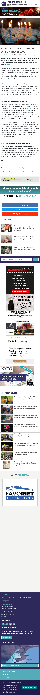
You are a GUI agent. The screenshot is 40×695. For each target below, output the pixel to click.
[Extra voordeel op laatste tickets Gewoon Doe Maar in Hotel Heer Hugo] (7, 428)
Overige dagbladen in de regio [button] (11, 665)
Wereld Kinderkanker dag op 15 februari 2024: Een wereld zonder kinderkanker (24, 228)
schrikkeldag (20, 168)
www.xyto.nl (8, 616)
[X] (7, 624)
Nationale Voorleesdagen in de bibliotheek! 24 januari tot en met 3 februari (25, 249)
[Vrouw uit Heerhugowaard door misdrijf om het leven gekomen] (7, 437)
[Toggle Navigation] (36, 3)
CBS (37, 55)
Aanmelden (7, 637)
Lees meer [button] (11, 692)
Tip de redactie (21, 214)
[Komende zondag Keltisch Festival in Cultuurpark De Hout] (7, 455)
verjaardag (12, 168)
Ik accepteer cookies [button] (29, 687)
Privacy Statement (7, 678)
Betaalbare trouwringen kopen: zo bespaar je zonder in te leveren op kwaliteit (25, 464)
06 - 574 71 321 (27, 195)
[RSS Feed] (14, 624)
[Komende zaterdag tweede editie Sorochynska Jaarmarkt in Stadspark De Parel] (7, 400)
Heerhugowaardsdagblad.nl (16, 2)
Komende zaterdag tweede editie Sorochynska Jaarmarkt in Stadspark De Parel (25, 399)
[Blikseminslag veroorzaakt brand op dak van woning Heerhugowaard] (7, 409)
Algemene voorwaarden (8, 671)
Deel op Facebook (21, 205)
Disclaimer (5, 674)
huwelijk (29, 108)
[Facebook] (3, 624)
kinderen (5, 168)
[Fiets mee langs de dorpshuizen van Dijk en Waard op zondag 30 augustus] (7, 418)
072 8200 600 (8, 612)
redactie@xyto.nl (9, 614)
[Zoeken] (36, 259)
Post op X (20, 210)
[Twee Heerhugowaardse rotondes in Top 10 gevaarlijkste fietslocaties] (7, 446)
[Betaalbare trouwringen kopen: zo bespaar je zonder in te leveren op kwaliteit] (7, 465)
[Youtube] (10, 624)
